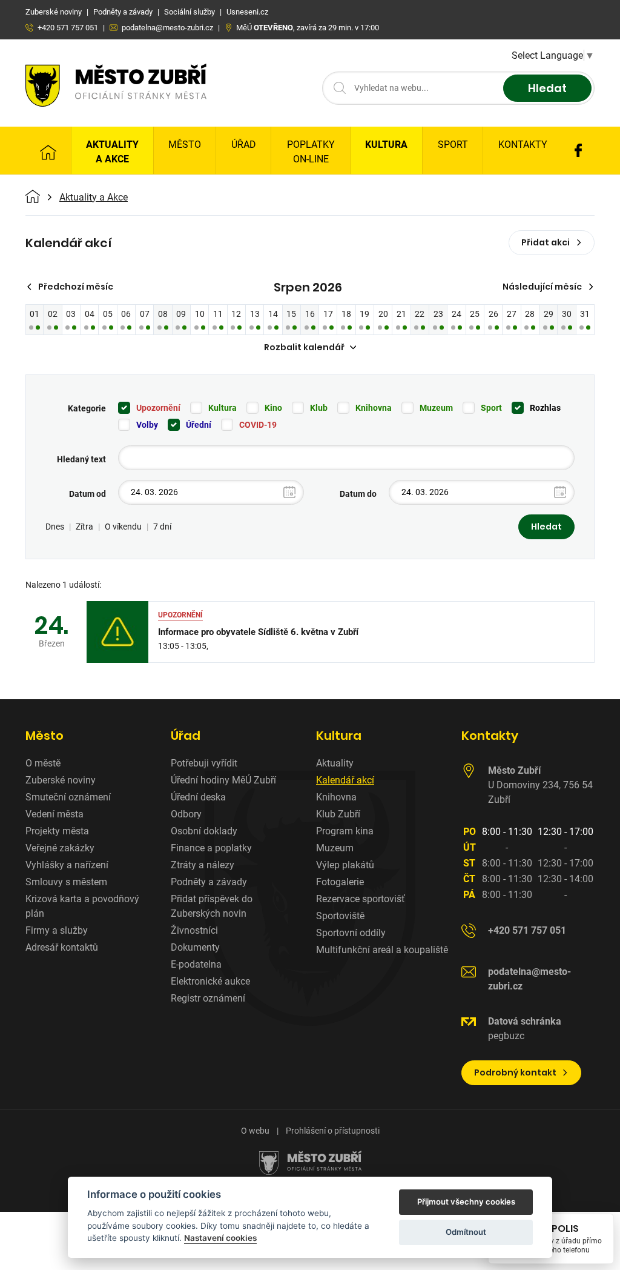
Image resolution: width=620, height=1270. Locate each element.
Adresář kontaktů (61, 947)
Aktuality (335, 763)
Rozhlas (545, 408)
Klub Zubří (338, 814)
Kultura (386, 144)
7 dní (162, 526)
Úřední (198, 425)
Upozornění (158, 408)
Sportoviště (340, 916)
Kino (273, 408)
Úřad (243, 144)
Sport (453, 144)
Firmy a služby (56, 930)
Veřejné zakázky (59, 848)
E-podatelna (196, 964)
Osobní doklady (204, 831)
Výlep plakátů (345, 865)
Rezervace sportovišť (360, 899)
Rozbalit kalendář (304, 347)
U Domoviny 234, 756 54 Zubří (540, 785)
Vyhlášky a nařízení (66, 865)
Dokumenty (195, 947)
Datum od (87, 494)
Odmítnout (466, 1232)
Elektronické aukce (210, 981)
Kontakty (522, 144)
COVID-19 (258, 425)
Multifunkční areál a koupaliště (382, 950)
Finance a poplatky (211, 848)
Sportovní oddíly (351, 933)
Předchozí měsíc (75, 287)
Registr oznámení (208, 998)
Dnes (54, 526)
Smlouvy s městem (66, 882)
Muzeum (436, 408)
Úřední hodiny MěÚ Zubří (223, 780)
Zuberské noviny (60, 780)
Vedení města (54, 814)
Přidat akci (545, 242)
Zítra (84, 526)
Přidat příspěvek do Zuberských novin (211, 906)
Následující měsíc (542, 287)
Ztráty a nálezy (202, 865)
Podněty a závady (209, 882)
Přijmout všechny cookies (466, 1201)
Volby (147, 425)
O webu (255, 1130)
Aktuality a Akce (112, 152)
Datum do (358, 494)
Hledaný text (81, 459)
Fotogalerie (340, 882)
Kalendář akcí (345, 780)
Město (184, 144)
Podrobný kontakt (515, 1072)
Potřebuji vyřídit (204, 763)
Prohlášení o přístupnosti (333, 1130)
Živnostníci (194, 930)
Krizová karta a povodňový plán (82, 906)
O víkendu (123, 526)
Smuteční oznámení (68, 797)
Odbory (186, 814)
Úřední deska (198, 797)
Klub (319, 408)
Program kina (345, 831)
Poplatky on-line (311, 152)
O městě (43, 763)
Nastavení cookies (220, 1238)
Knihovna (373, 408)
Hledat (547, 88)
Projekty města (57, 831)
